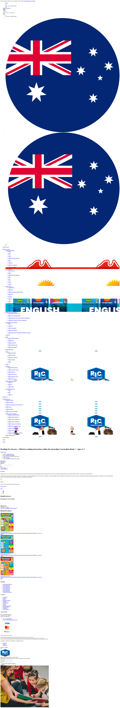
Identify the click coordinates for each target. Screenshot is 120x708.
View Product (3, 532)
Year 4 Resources (6, 588)
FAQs (4, 599)
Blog (4, 441)
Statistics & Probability (12, 347)
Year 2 (18, 458)
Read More (26, 1)
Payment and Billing (7, 606)
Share (1, 488)
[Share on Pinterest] (3, 493)
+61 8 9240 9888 (8, 618)
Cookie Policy (6, 602)
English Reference (11, 372)
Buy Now (8, 532)
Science (9, 256)
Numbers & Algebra (12, 342)
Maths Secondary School (13, 376)
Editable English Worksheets (13, 414)
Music (9, 392)
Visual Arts (10, 394)
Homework (10, 382)
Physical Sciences (11, 359)
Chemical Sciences (11, 355)
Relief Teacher (11, 386)
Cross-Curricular (11, 270)
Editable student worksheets (11, 413)
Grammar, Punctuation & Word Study (15, 292)
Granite (6, 647)
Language (10, 296)
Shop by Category (6, 249)
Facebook (5, 643)
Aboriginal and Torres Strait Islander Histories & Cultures (19, 332)
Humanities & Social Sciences (11, 322)
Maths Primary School (12, 374)
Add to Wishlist (3, 468)
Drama (9, 390)
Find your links (6, 609)
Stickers (7, 364)
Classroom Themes (9, 409)
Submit (2, 664)
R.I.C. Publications (6, 8)
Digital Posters (8, 407)
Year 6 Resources (6, 591)
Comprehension (11, 287)
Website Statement (6, 600)
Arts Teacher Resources (10, 388)
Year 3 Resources (6, 587)
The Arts (9, 284)
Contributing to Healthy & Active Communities (17, 320)
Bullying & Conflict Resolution (14, 315)
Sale (4, 439)
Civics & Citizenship (12, 267)
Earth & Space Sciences (12, 357)
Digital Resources (6, 399)
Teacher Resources (10, 454)
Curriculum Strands (9, 402)
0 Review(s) (2, 460)
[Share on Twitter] (3, 491)
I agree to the (8, 663)
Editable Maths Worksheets (13, 417)
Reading (9, 305)
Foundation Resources (7, 584)
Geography (10, 262)
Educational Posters (9, 349)
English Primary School (12, 367)
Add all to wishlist (12, 508)
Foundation (8, 458)
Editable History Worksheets (13, 421)
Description (2, 471)
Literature (10, 298)
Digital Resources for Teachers (12, 411)
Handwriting (10, 294)
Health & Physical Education (13, 258)
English (9, 251)
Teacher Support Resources (11, 381)
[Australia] (64, 243)
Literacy (9, 301)
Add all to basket (3, 508)
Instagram (5, 645)
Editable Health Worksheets (13, 430)
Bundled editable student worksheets (15, 432)
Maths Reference (11, 378)
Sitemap (4, 604)
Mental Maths (10, 340)
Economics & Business (12, 265)
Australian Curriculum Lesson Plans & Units (14, 404)
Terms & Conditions (11, 663)
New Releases (6, 437)
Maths (9, 253)
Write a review (3, 486)
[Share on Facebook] (3, 492)
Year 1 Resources (6, 585)
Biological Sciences (12, 352)
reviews (1, 481)
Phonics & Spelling (12, 303)
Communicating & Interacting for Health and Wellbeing (19, 318)
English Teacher (9, 286)
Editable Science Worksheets (13, 419)
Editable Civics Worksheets (13, 428)
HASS (9, 277)
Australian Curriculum (10, 250)
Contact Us (5, 597)
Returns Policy (6, 607)
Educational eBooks (9, 400)
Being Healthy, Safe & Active (14, 313)
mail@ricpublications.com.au (11, 619)
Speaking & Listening (12, 307)
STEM (9, 361)
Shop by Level (6, 247)
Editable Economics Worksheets (14, 426)
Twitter (4, 644)
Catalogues (5, 608)
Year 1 (15, 458)
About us (5, 598)
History (9, 260)
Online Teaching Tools (10, 435)
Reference (10, 384)
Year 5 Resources (6, 589)
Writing (9, 310)
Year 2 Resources (6, 586)
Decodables (10, 289)
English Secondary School (13, 369)
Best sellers (5, 396)
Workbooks (8, 366)
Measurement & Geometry (13, 338)
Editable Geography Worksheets (14, 423)
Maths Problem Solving (12, 345)
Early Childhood (9, 269)
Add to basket (3, 467)
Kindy (12, 458)
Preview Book (3, 452)
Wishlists (4, 601)
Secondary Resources (7, 592)
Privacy (4, 603)
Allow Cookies (32, 1)
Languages (8, 334)
